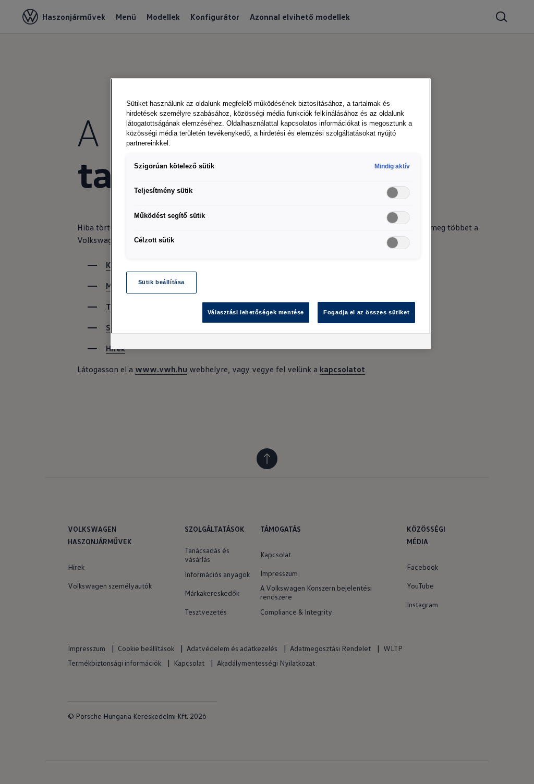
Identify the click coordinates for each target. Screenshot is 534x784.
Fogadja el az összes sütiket (366, 312)
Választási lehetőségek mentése (256, 312)
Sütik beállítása (161, 282)
